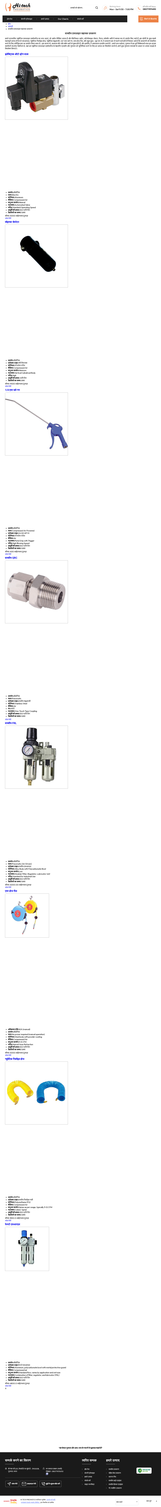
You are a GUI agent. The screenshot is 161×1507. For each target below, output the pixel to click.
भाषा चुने (148, 1501)
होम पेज (9, 19)
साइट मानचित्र (89, 1484)
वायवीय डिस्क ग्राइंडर (116, 1484)
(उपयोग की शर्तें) (51, 1500)
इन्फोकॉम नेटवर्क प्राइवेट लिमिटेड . (30, 1502)
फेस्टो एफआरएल (12, 1224)
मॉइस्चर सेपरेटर (12, 222)
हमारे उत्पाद (45, 19)
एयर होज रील (11, 891)
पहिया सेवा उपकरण (115, 1473)
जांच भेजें (8, 218)
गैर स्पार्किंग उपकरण (115, 1488)
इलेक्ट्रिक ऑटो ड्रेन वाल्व (16, 54)
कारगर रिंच (112, 1477)
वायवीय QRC (11, 557)
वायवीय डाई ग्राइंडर (115, 1480)
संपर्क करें (80, 19)
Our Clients (63, 19)
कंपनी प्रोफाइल (26, 19)
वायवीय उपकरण (114, 1469)
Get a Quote (150, 18)
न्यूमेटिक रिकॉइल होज (14, 1058)
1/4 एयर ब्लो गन (12, 389)
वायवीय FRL (11, 723)
